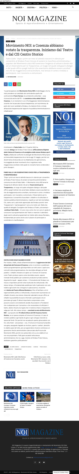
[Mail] (70, 3)
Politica (43, 7)
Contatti (30, 3)
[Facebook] (67, 3)
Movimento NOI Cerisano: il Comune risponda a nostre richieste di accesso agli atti (11, 407)
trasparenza (18, 349)
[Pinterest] (15, 84)
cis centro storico (14, 346)
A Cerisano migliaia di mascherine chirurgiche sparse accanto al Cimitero (64, 192)
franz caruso (43, 346)
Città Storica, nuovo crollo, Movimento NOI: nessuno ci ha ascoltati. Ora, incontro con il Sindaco (40, 360)
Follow (71, 93)
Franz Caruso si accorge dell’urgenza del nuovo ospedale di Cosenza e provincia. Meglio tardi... (63, 207)
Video (54, 7)
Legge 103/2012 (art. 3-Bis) (48, 447)
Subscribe (71, 97)
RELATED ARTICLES (12, 388)
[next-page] (8, 415)
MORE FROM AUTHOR (31, 388)
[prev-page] (5, 415)
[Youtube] (73, 3)
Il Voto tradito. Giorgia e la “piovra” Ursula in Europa (27, 405)
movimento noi (9, 349)
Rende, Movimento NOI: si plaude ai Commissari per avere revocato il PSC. (63, 221)
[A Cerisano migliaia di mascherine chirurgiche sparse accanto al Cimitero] (43, 397)
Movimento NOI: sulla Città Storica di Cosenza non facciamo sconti (15, 358)
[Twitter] (10, 84)
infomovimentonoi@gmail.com (43, 457)
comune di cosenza (26, 346)
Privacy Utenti (44, 3)
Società (19, 7)
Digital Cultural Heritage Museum (63, 234)
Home (7, 38)
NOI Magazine (22, 3)
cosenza (35, 346)
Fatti (8, 7)
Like (73, 89)
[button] (73, 7)
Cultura (31, 7)
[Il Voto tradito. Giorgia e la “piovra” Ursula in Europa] (27, 397)
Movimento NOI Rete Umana (62, 106)
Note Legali (36, 3)
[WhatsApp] (19, 84)
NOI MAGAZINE (12, 76)
